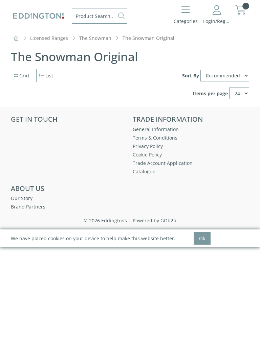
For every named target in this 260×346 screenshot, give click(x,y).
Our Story (21, 198)
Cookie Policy (147, 154)
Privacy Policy (148, 146)
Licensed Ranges (49, 38)
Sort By (190, 75)
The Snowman (95, 38)
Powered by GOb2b (154, 220)
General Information (156, 129)
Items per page (210, 93)
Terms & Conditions (155, 137)
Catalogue (144, 171)
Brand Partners (28, 206)
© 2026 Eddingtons (105, 220)
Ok (202, 238)
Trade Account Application (163, 163)
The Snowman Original (148, 38)
